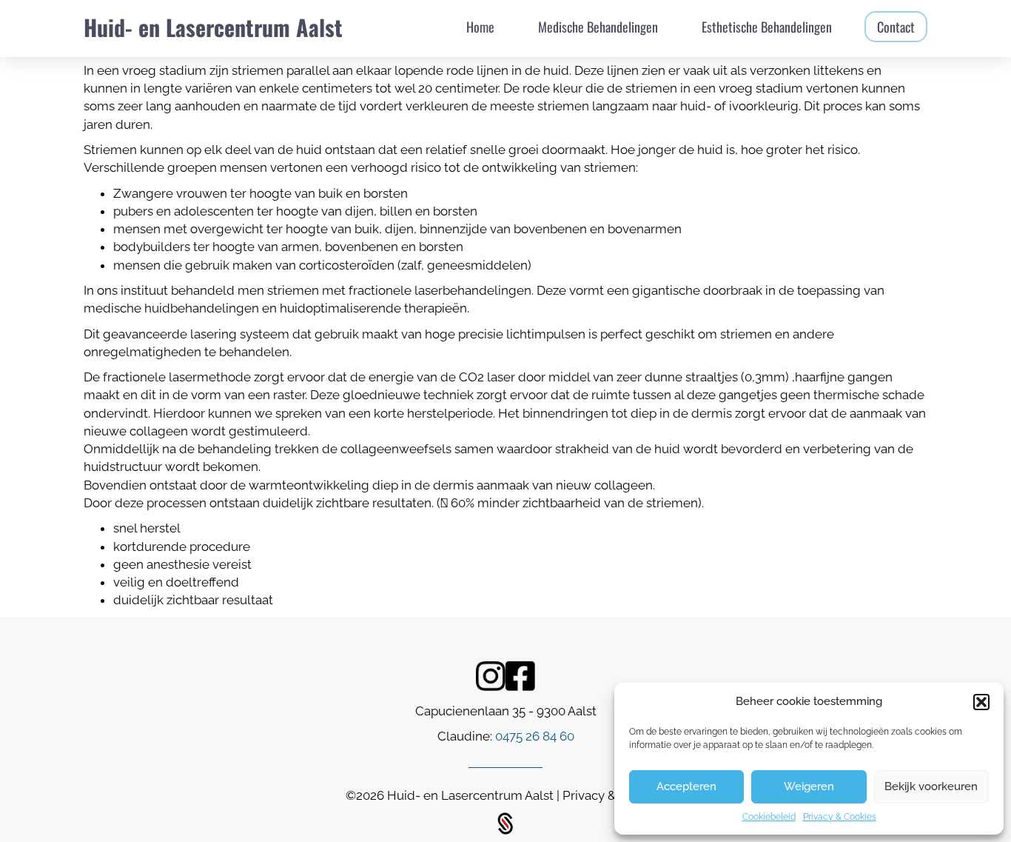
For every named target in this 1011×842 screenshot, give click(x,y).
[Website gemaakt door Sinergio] (505, 822)
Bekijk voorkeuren (931, 786)
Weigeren (809, 786)
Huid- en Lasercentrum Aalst (472, 795)
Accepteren (686, 786)
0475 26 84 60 (534, 736)
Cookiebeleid (769, 817)
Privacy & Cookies (839, 817)
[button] (981, 702)
